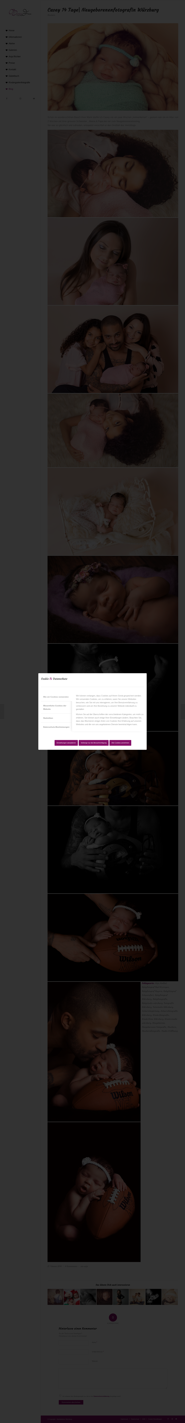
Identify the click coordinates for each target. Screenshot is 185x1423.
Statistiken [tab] (48, 718)
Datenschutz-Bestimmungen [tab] (56, 727)
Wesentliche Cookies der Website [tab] (54, 707)
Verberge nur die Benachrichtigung (94, 743)
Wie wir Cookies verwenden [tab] (56, 697)
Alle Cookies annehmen (120, 743)
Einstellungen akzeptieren (66, 743)
